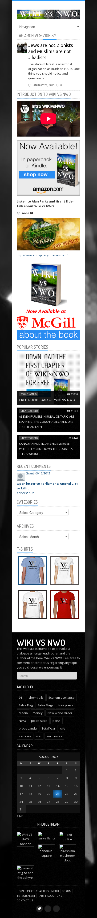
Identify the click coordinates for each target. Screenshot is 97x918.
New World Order (60, 713)
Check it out (25, 493)
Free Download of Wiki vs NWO (47, 400)
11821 (74, 411)
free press (65, 705)
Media (23, 713)
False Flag (26, 705)
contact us (41, 663)
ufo (62, 728)
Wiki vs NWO (41, 642)
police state (39, 721)
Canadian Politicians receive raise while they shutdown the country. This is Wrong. (46, 449)
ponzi (57, 721)
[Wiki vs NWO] (48, 13)
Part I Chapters (38, 891)
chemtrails (36, 697)
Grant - (38, 473)
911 (21, 697)
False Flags (45, 705)
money (38, 713)
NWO (22, 721)
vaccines (25, 736)
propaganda (28, 728)
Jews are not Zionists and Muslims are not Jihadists (50, 51)
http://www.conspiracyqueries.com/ (42, 255)
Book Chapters (28, 394)
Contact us (25, 900)
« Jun (20, 815)
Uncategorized (29, 410)
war (39, 736)
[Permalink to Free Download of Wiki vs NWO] (48, 379)
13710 (74, 394)
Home (20, 891)
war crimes (54, 736)
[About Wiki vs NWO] (48, 335)
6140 (75, 438)
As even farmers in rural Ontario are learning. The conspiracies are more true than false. (46, 422)
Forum (66, 891)
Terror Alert (26, 895)
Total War (48, 728)
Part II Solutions (50, 895)
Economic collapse (61, 697)
